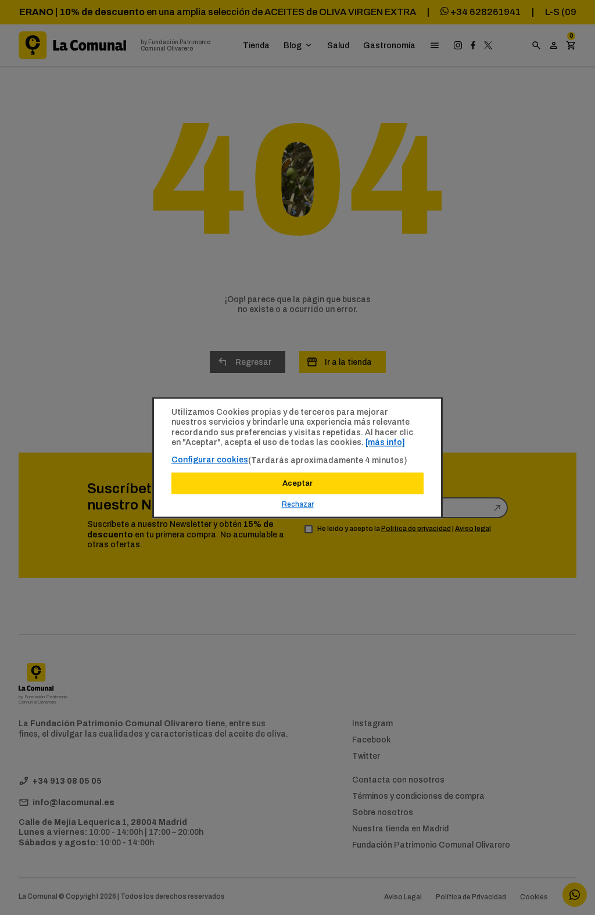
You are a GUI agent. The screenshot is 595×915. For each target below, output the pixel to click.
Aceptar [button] (297, 483)
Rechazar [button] (298, 504)
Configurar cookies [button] (209, 459)
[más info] (385, 442)
